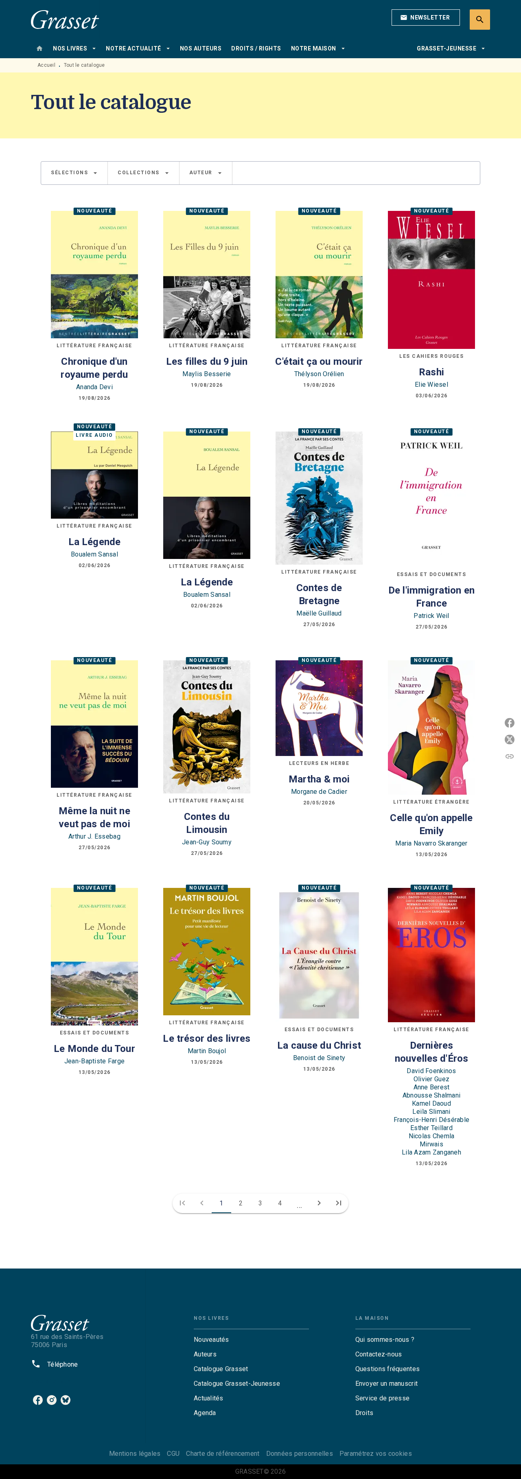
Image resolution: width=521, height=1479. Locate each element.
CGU (173, 1453)
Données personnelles (299, 1453)
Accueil (46, 65)
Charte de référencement (222, 1453)
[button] (426, 17)
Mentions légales (134, 1453)
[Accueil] (65, 19)
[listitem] (38, 1400)
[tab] (39, 48)
